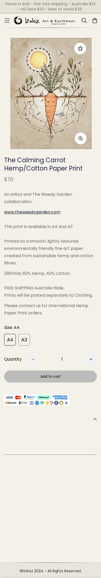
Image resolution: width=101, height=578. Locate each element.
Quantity (13, 359)
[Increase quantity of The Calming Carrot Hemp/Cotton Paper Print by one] (91, 359)
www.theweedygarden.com (32, 212)
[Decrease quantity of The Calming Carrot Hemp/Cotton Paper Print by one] (33, 359)
